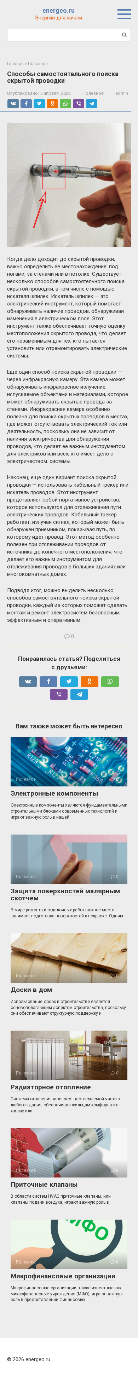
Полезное (93, 93)
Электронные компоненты (54, 793)
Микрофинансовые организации (63, 1276)
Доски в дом (31, 990)
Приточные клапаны (44, 1184)
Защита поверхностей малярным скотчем (65, 894)
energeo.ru (58, 10)
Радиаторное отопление (51, 1087)
